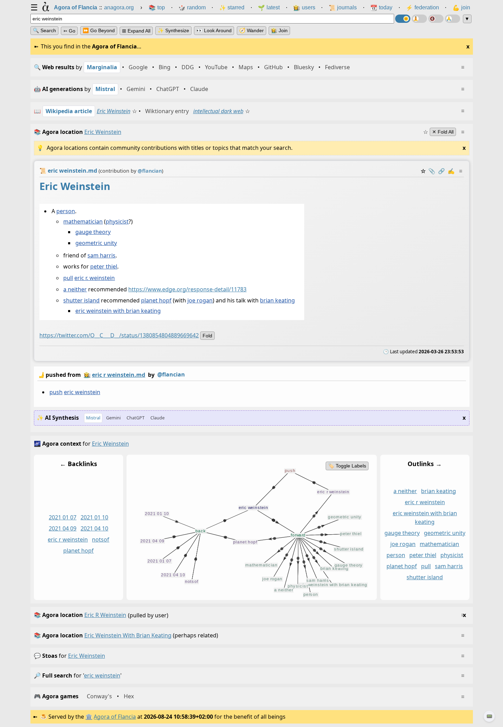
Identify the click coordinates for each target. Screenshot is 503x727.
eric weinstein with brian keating (118, 311)
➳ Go (69, 31)
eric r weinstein (68, 539)
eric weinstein (82, 392)
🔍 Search (44, 30)
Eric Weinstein (113, 111)
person (65, 211)
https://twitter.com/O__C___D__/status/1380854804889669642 (119, 335)
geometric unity (96, 243)
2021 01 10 (94, 517)
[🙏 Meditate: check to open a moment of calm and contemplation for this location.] (452, 19)
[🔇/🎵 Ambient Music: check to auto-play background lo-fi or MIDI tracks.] (436, 19)
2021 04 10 (94, 528)
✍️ (451, 171)
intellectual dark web (218, 111)
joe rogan (200, 300)
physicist (117, 221)
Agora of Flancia (115, 716)
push (55, 392)
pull (68, 278)
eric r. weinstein (94, 278)
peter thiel (103, 266)
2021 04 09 (62, 528)
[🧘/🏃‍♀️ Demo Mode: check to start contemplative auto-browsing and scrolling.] (419, 19)
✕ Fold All (443, 132)
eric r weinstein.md (118, 375)
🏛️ (88, 716)
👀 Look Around (214, 30)
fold (207, 335)
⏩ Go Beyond (99, 30)
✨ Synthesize (173, 30)
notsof (100, 539)
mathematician (83, 221)
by (111, 375)
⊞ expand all (136, 31)
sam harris (101, 255)
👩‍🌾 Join (279, 30)
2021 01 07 (62, 517)
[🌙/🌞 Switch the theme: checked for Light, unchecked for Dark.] (402, 19)
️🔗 (441, 171)
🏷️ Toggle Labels (347, 466)
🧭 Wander (251, 30)
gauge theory (93, 232)
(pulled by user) (250, 615)
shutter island (81, 300)
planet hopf (156, 300)
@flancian (171, 374)
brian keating (277, 300)
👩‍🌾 (87, 375)
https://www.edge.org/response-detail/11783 (187, 289)
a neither (75, 289)
